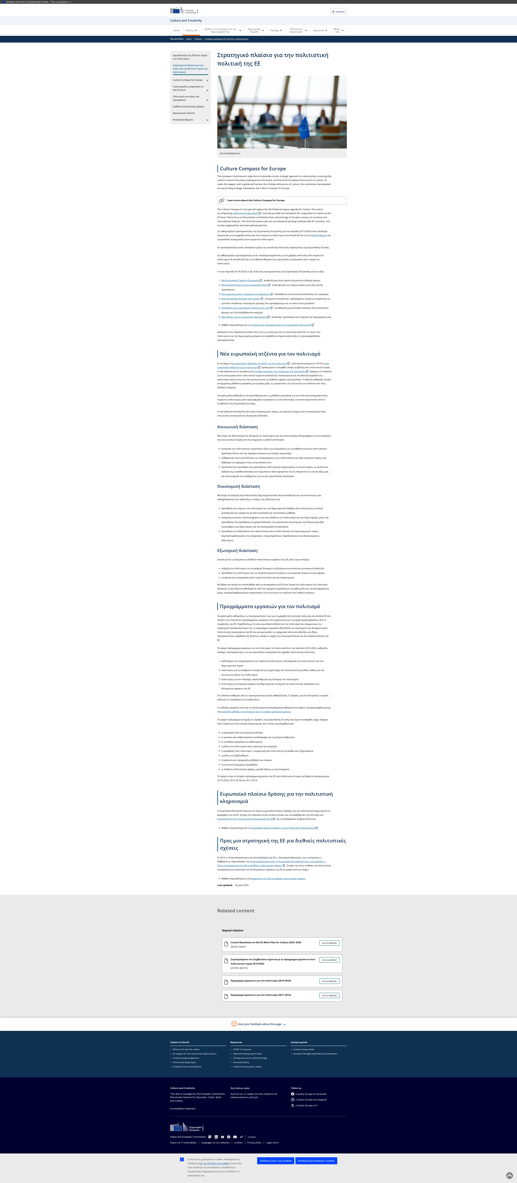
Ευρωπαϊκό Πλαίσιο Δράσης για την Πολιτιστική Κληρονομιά (283, 827)
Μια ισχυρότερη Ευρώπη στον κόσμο (240, 298)
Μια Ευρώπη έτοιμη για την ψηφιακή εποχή (244, 284)
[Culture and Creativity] (185, 10)
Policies (198, 38)
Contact (252, 1136)
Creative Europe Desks (303, 1049)
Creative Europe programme (186, 1058)
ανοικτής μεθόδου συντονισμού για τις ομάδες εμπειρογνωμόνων (256, 711)
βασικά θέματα (319, 235)
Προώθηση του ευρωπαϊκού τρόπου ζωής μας (245, 307)
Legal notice (272, 1142)
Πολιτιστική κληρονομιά (184, 1062)
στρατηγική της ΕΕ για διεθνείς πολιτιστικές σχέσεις (278, 878)
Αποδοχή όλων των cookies (276, 1160)
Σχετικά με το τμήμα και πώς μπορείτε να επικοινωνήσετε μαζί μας (254, 1096)
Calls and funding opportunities (247, 1053)
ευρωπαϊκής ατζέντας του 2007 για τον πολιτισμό (260, 363)
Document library (241, 1062)
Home (176, 30)
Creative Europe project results (247, 1066)
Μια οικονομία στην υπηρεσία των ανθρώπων (245, 294)
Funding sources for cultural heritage (250, 1058)
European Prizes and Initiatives (187, 1066)
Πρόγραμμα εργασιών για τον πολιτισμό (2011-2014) (261, 994)
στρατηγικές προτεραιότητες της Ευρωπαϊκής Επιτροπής (281, 324)
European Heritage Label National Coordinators (315, 1053)
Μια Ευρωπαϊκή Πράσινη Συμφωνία (240, 280)
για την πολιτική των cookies (214, 1163)
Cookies (238, 1142)
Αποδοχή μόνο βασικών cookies (316, 1160)
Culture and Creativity (182, 1088)
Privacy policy (254, 1142)
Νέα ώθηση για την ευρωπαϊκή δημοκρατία (244, 317)
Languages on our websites (215, 1142)
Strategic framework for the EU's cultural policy (226, 38)
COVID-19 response (242, 1049)
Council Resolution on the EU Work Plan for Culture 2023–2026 (266, 942)
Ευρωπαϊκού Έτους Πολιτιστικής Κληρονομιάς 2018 (244, 818)
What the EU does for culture (186, 1049)
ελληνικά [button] (340, 11)
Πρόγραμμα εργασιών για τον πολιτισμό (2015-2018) (261, 980)
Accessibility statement (182, 1108)
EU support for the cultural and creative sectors (194, 1053)
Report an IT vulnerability (183, 1142)
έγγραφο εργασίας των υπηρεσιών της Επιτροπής (279, 371)
